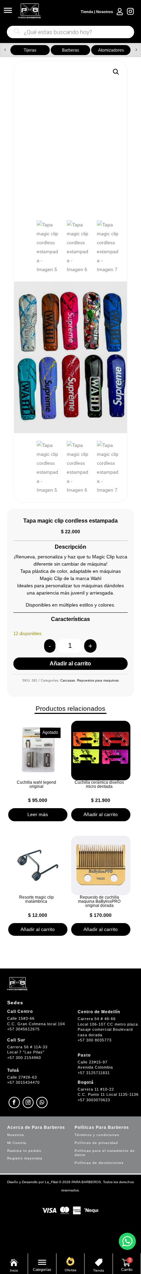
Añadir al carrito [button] (101, 814)
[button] (5, 50)
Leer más (37, 814)
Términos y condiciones (97, 1135)
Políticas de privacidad (96, 1143)
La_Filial (51, 1182)
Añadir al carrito (70, 663)
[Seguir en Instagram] (28, 1102)
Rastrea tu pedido (24, 1151)
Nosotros (104, 12)
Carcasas (67, 680)
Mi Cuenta (16, 1143)
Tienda (87, 12)
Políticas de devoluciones (99, 1163)
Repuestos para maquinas (98, 680)
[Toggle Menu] (8, 10)
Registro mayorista (24, 1158)
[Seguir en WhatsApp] (42, 1102)
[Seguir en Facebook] (14, 1102)
